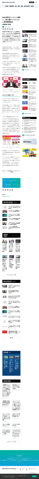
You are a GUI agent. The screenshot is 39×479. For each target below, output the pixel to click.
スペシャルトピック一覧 (11, 274)
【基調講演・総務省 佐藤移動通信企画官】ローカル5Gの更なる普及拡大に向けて (30, 132)
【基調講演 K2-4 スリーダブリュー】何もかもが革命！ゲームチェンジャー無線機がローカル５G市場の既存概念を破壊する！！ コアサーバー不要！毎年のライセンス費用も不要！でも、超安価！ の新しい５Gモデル (30, 128)
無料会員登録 (31, 2)
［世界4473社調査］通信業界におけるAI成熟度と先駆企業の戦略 (30, 123)
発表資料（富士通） (6, 196)
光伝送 (32, 6)
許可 (34, 476)
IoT (21, 6)
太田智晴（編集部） (7, 26)
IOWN (7, 6)
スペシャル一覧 (26, 69)
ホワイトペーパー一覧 (11, 441)
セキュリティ (5, 24)
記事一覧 (11, 337)
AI (15, 6)
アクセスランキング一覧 (27, 113)
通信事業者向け (26, 6)
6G (18, 6)
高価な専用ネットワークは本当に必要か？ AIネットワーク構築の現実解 (30, 125)
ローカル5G (11, 6)
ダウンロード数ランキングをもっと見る (29, 135)
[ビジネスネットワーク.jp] (8, 2)
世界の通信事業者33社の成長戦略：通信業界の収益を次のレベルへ (30, 121)
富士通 (9, 24)
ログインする (16, 184)
